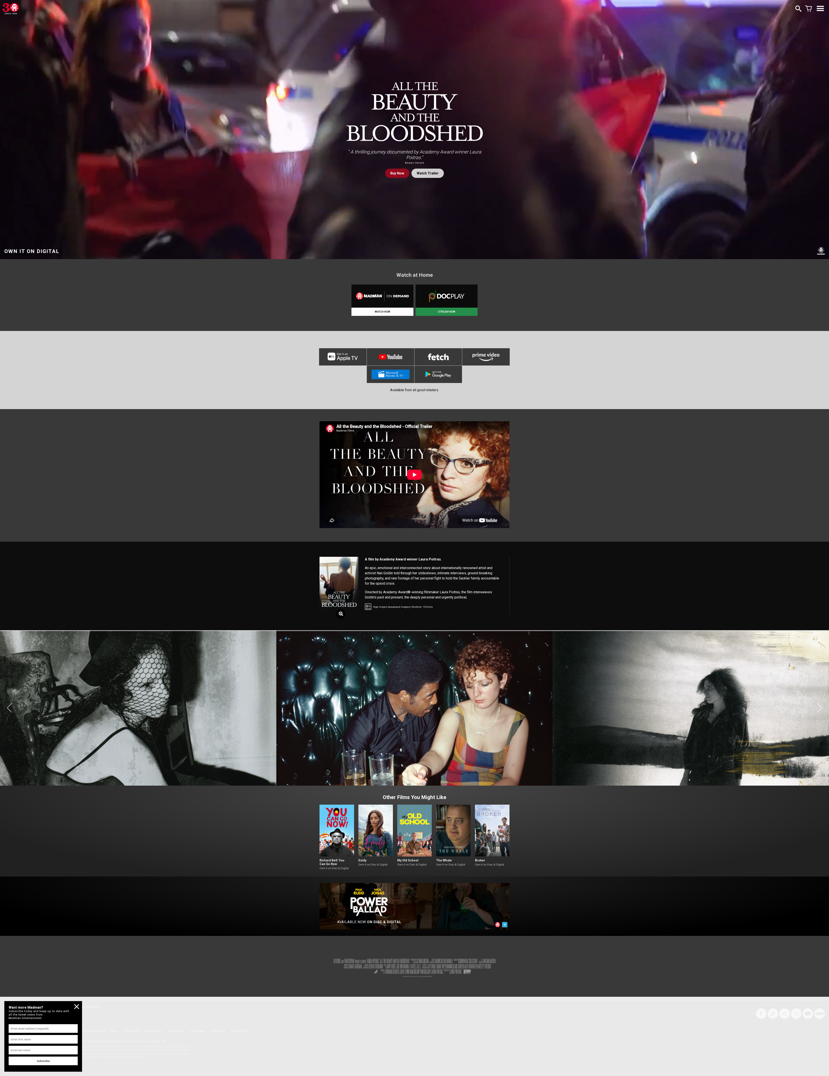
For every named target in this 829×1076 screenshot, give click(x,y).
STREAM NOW (446, 311)
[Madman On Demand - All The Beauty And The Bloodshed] (382, 296)
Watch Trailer (428, 173)
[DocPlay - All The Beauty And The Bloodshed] (447, 296)
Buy (397, 173)
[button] (9, 708)
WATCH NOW (382, 311)
